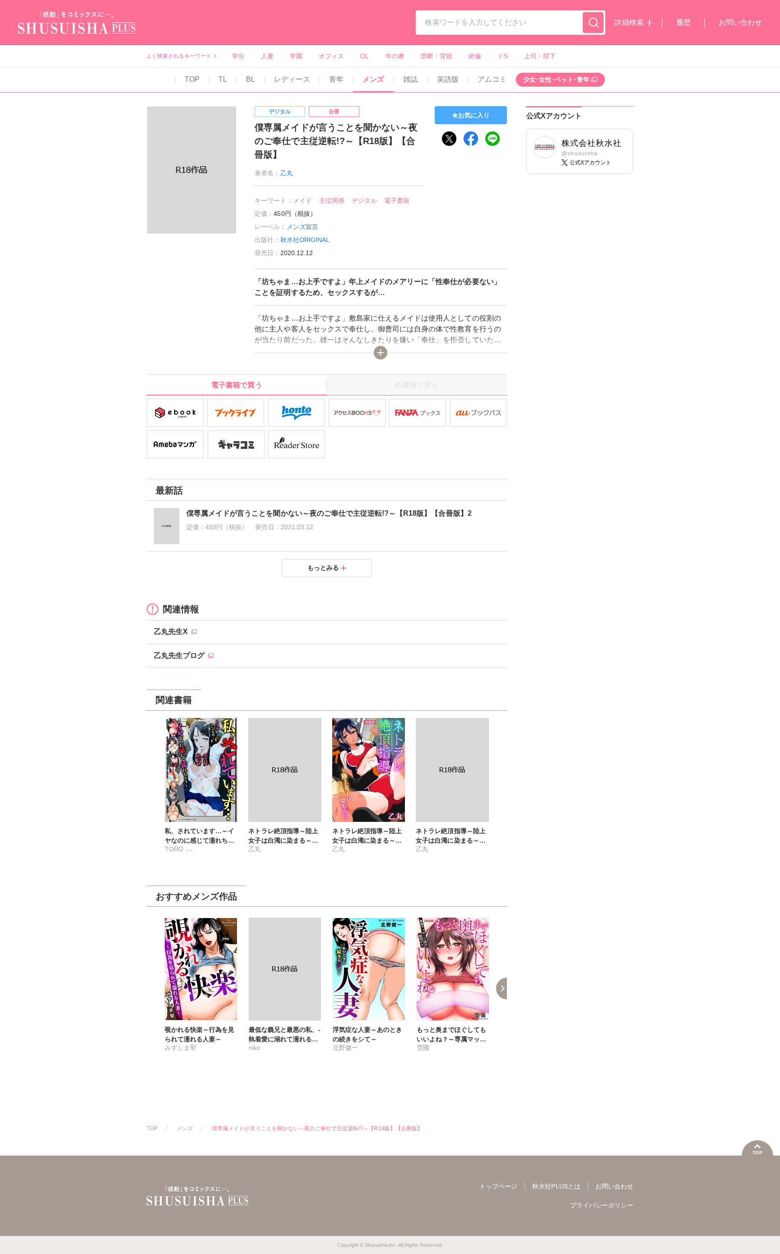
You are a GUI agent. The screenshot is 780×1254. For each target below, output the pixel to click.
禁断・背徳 (436, 56)
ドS (502, 56)
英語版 (448, 79)
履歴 (683, 22)
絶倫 (475, 56)
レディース (292, 79)
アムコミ (492, 79)
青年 (336, 79)
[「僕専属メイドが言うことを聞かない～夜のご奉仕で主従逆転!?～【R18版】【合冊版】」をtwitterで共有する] (449, 138)
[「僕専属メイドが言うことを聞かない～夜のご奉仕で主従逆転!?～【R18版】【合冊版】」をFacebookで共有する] (471, 138)
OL (364, 56)
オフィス (331, 56)
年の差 (394, 56)
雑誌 (410, 79)
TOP (192, 79)
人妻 (267, 56)
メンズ (373, 79)
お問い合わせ (740, 22)
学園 (296, 56)
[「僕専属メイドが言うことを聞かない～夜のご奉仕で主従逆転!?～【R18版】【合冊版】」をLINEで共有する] (492, 138)
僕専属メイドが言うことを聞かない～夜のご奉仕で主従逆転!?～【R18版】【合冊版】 (317, 1128)
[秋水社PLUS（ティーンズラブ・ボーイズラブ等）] (76, 28)
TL (222, 79)
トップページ (498, 1186)
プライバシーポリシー (601, 1205)
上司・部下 (540, 56)
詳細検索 (628, 22)
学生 (238, 56)
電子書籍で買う (236, 385)
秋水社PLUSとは (556, 1186)
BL (250, 79)
